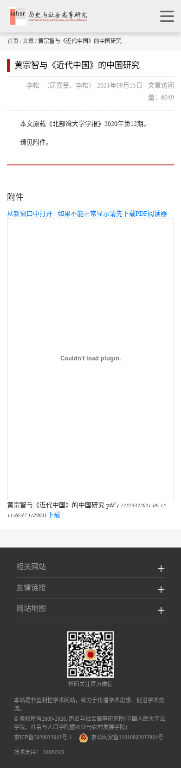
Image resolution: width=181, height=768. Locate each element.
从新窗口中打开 (29, 213)
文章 (28, 41)
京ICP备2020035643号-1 (43, 737)
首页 (13, 41)
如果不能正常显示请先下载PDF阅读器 (112, 213)
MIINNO (54, 752)
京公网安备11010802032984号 (125, 737)
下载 (53, 514)
